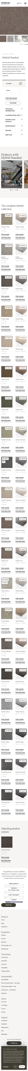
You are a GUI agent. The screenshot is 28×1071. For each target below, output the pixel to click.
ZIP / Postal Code (14, 890)
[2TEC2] (5, 3)
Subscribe (9, 905)
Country (14, 899)
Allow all (22, 1066)
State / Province (14, 895)
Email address (14, 883)
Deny (15, 1066)
